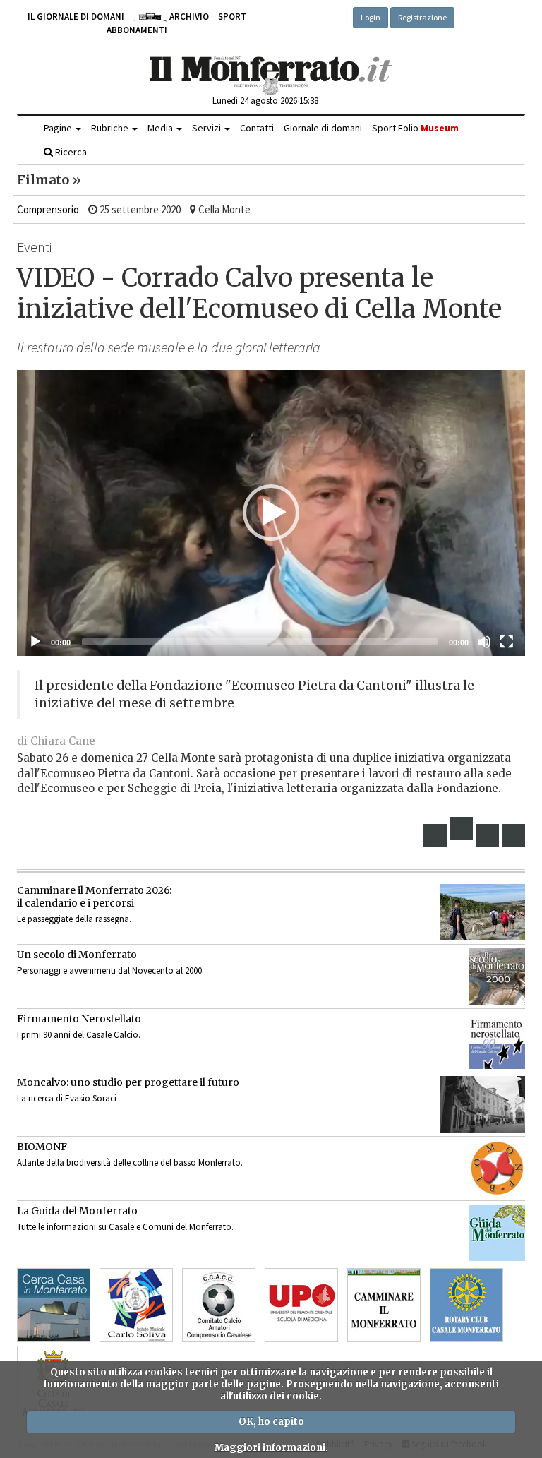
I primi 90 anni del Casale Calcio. (78, 1035)
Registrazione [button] (422, 17)
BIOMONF (42, 1146)
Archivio (188, 17)
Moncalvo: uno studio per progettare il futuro (128, 1082)
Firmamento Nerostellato (79, 1018)
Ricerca (70, 151)
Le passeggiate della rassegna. (74, 919)
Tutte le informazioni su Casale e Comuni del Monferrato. (125, 1227)
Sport (232, 17)
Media (161, 127)
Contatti (257, 127)
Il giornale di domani (76, 17)
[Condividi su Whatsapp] (514, 835)
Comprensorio (48, 209)
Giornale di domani (323, 127)
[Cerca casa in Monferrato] (53, 1305)
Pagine (59, 127)
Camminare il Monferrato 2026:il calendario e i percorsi (94, 896)
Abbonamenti (137, 30)
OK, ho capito (271, 1422)
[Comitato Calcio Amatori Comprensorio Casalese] (218, 1305)
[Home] (271, 75)
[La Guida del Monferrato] (497, 1233)
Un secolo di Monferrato (77, 954)
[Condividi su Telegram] (488, 835)
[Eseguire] (35, 642)
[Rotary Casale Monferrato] (466, 1305)
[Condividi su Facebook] (435, 835)
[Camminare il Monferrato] (384, 1305)
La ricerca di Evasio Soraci (66, 1098)
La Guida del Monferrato (77, 1211)
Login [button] (370, 17)
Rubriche (111, 127)
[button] (271, 512)
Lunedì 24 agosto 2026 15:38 (265, 101)
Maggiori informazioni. (271, 1448)
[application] (271, 513)
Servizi (207, 127)
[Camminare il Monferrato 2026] (482, 912)
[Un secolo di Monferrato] (497, 976)
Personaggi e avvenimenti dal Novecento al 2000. (110, 970)
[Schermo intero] (507, 642)
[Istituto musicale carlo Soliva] (136, 1305)
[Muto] (484, 642)
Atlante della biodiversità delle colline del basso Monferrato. (130, 1163)
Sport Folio (415, 127)
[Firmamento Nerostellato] (497, 1040)
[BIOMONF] (497, 1168)
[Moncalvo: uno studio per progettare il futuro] (482, 1104)
